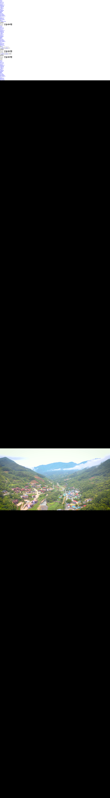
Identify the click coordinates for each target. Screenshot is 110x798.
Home (1, 25)
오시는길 (2, 3)
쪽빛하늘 (2, 5)
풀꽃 (1, 12)
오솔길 (1, 7)
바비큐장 (2, 14)
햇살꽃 (1, 11)
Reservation (2, 17)
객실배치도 (2, 5)
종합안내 (2, 18)
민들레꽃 (2, 10)
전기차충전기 (3, 16)
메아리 (1, 9)
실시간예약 (2, 19)
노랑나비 (2, 8)
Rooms (1, 4)
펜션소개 (2, 2)
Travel (1, 16)
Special (1, 13)
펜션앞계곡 (2, 15)
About (1, 1)
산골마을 (2, 6)
